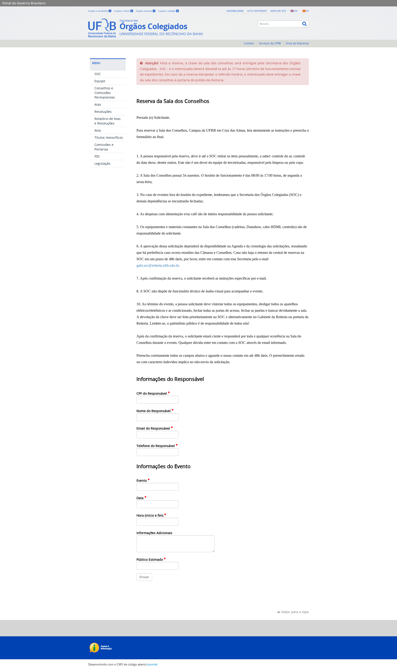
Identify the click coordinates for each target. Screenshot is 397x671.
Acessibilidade (235, 10)
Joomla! (152, 664)
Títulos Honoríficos (108, 137)
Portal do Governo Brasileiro (23, 3)
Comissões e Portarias (103, 146)
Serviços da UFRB (270, 43)
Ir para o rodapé (168, 11)
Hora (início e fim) (150, 515)
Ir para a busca (145, 11)
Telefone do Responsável (156, 446)
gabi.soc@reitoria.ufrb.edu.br (157, 265)
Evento (142, 480)
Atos (97, 130)
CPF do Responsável (152, 393)
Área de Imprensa (297, 43)
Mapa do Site (278, 10)
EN (296, 10)
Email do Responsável (153, 428)
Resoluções (103, 111)
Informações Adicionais (154, 533)
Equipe (99, 81)
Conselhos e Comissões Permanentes (104, 92)
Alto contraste (257, 10)
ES (307, 10)
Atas (97, 104)
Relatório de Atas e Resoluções (107, 120)
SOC (97, 74)
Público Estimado (150, 559)
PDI (96, 156)
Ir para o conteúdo (99, 11)
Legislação (102, 163)
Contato (249, 43)
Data (140, 498)
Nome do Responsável (154, 411)
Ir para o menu (123, 11)
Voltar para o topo (294, 612)
